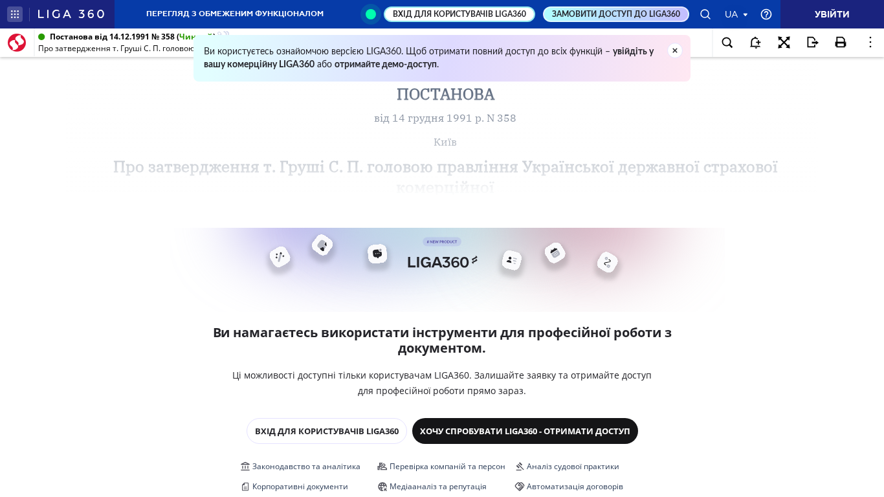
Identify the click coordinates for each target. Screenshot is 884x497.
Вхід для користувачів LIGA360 (327, 431)
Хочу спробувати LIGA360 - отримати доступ (525, 431)
